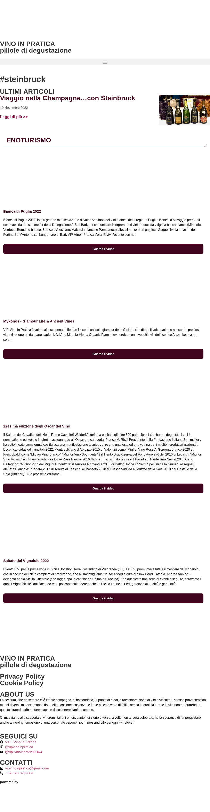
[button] (105, 62)
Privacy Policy (22, 676)
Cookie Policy (21, 683)
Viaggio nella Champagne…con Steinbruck (67, 98)
